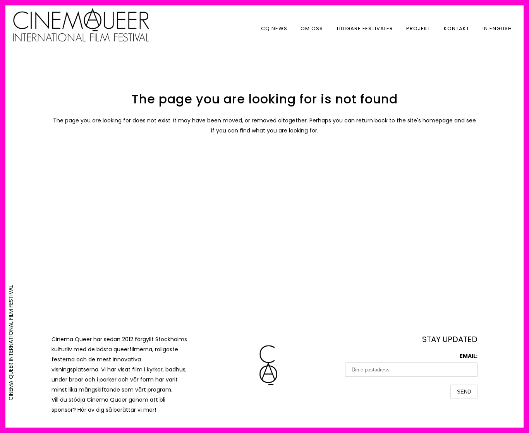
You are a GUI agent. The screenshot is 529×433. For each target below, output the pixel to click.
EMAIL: (468, 356)
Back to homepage (264, 163)
